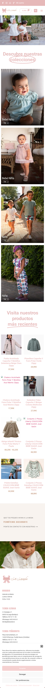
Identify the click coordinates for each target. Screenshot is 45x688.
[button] (42, 646)
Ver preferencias (22, 680)
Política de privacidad (25, 685)
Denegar (22, 674)
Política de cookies (11, 685)
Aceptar (22, 668)
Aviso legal (36, 685)
